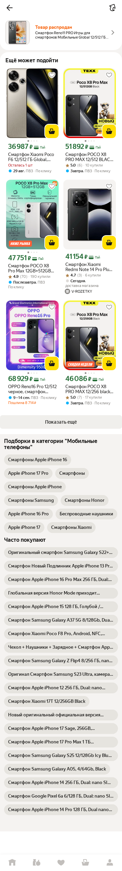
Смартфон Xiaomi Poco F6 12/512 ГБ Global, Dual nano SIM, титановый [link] (31, 157)
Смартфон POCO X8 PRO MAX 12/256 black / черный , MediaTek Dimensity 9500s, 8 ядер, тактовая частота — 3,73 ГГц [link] (89, 389)
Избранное (61, 862)
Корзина (85, 862)
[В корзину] (51, 131)
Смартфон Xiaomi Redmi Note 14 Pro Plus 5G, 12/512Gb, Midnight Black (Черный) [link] (88, 267)
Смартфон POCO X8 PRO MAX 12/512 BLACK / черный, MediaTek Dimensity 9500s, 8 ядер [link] (89, 157)
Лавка (36, 862)
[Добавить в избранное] (52, 75)
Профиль (110, 862)
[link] (37, 459)
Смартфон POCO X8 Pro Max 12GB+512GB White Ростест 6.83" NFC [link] (29, 268)
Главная (12, 862)
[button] (9, 8)
